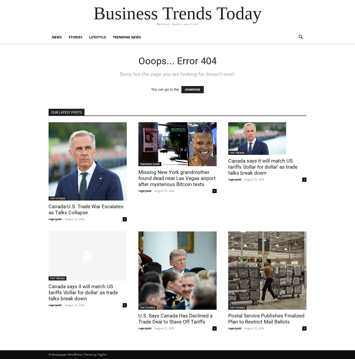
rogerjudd (55, 219)
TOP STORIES (57, 198)
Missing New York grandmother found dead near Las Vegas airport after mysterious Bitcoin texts (177, 178)
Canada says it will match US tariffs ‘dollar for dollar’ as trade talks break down (263, 167)
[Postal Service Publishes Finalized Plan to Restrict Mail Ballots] (267, 270)
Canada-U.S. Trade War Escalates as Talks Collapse (86, 209)
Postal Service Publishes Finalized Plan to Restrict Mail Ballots (266, 319)
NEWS (57, 37)
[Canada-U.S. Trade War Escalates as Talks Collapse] (88, 161)
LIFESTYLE (97, 37)
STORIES (75, 37)
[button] (300, 37)
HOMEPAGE (192, 89)
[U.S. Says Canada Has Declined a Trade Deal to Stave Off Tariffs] (177, 270)
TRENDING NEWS (127, 37)
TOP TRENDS (237, 152)
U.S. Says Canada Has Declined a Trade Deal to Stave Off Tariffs (175, 319)
